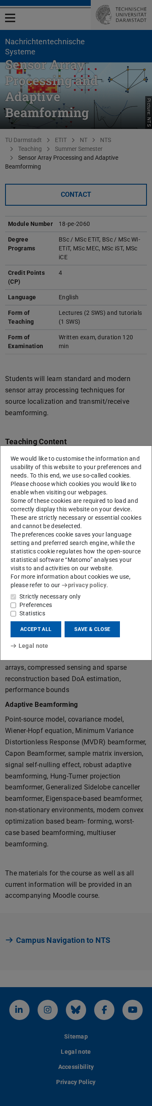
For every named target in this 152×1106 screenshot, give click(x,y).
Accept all (36, 629)
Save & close (92, 629)
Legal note (34, 645)
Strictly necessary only (50, 596)
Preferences (35, 604)
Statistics (32, 613)
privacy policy (87, 585)
